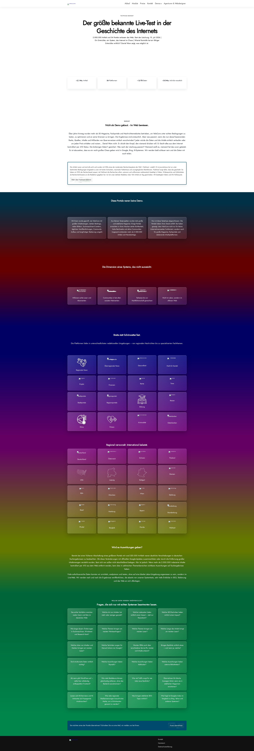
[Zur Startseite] (71, 3)
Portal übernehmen (176, 725)
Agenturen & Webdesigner (175, 3)
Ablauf (127, 3)
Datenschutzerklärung (165, 747)
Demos (158, 3)
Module (135, 3)
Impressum (161, 743)
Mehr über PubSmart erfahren (81, 180)
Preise (142, 3)
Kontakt (150, 3)
